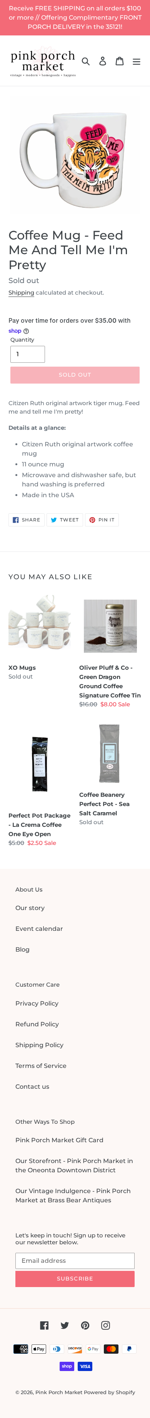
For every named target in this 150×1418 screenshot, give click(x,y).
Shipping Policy (39, 1045)
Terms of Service (41, 1065)
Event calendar (39, 928)
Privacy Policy (36, 1003)
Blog (22, 949)
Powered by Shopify (109, 1392)
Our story (30, 908)
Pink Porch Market (58, 1392)
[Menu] (136, 60)
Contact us (32, 1086)
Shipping (21, 292)
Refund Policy (37, 1024)
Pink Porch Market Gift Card (59, 1140)
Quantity (22, 339)
